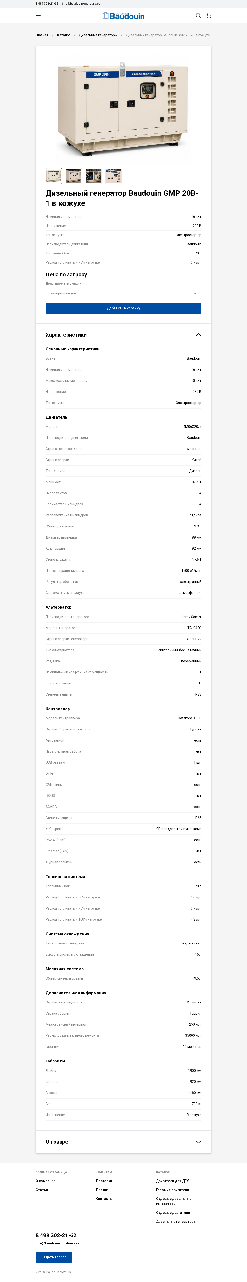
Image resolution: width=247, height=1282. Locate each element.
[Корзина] (208, 15)
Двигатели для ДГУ (172, 1181)
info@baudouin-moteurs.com (82, 3)
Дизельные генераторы (176, 1221)
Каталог (163, 1172)
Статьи (42, 1190)
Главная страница (51, 1172)
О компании (45, 1181)
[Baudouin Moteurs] (123, 15)
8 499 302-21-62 (47, 3)
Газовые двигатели (172, 1190)
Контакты (104, 1199)
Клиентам (104, 1172)
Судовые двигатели (173, 1213)
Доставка (104, 1181)
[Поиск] (198, 15)
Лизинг (102, 1190)
